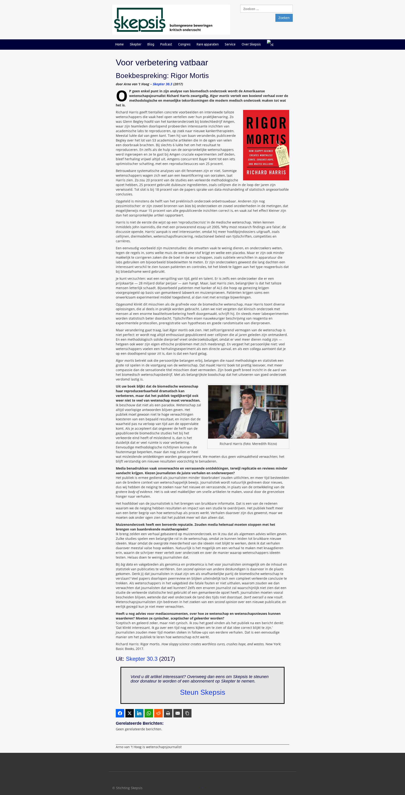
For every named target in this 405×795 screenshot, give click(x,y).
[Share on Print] (168, 713)
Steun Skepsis (202, 692)
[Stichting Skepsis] (171, 19)
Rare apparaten (208, 44)
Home (119, 44)
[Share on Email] (177, 713)
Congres (184, 44)
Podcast (166, 44)
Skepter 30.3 (162, 84)
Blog (150, 44)
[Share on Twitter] (129, 713)
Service (230, 44)
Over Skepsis (251, 44)
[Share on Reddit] (158, 713)
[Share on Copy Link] (187, 713)
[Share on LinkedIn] (139, 713)
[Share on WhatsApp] (149, 713)
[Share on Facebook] (120, 713)
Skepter (135, 44)
